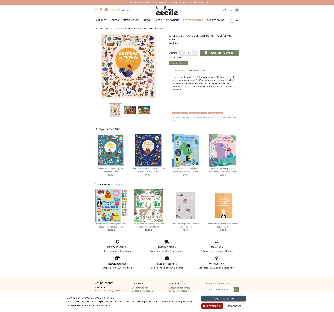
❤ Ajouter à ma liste (178, 63)
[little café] (106, 10)
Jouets (114, 20)
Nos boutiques (104, 283)
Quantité (173, 52)
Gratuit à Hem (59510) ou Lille (117, 265)
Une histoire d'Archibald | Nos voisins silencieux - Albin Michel (148, 227)
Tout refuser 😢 (212, 305)
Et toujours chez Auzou (108, 129)
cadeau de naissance (147, 2)
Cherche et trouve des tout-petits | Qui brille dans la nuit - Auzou (148, 171)
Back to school (216, 20)
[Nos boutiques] (102, 10)
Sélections (172, 20)
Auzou (172, 39)
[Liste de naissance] (224, 9)
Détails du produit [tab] (197, 70)
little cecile (100, 287)
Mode (159, 20)
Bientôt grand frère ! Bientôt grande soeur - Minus (223, 227)
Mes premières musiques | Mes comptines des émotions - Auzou (223, 171)
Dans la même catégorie (109, 184)
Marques (101, 20)
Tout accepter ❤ (223, 298)
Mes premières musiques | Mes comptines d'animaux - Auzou (185, 171)
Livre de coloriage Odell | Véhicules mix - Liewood (186, 227)
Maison (147, 20)
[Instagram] (97, 10)
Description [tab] (179, 70)
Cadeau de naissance (142, 291)
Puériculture (131, 20)
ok (236, 289)
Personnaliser (234, 305)
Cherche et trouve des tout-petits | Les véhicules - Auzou (111, 171)
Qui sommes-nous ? (141, 287)
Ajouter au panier (219, 53)
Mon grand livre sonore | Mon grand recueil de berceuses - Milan (111, 227)
